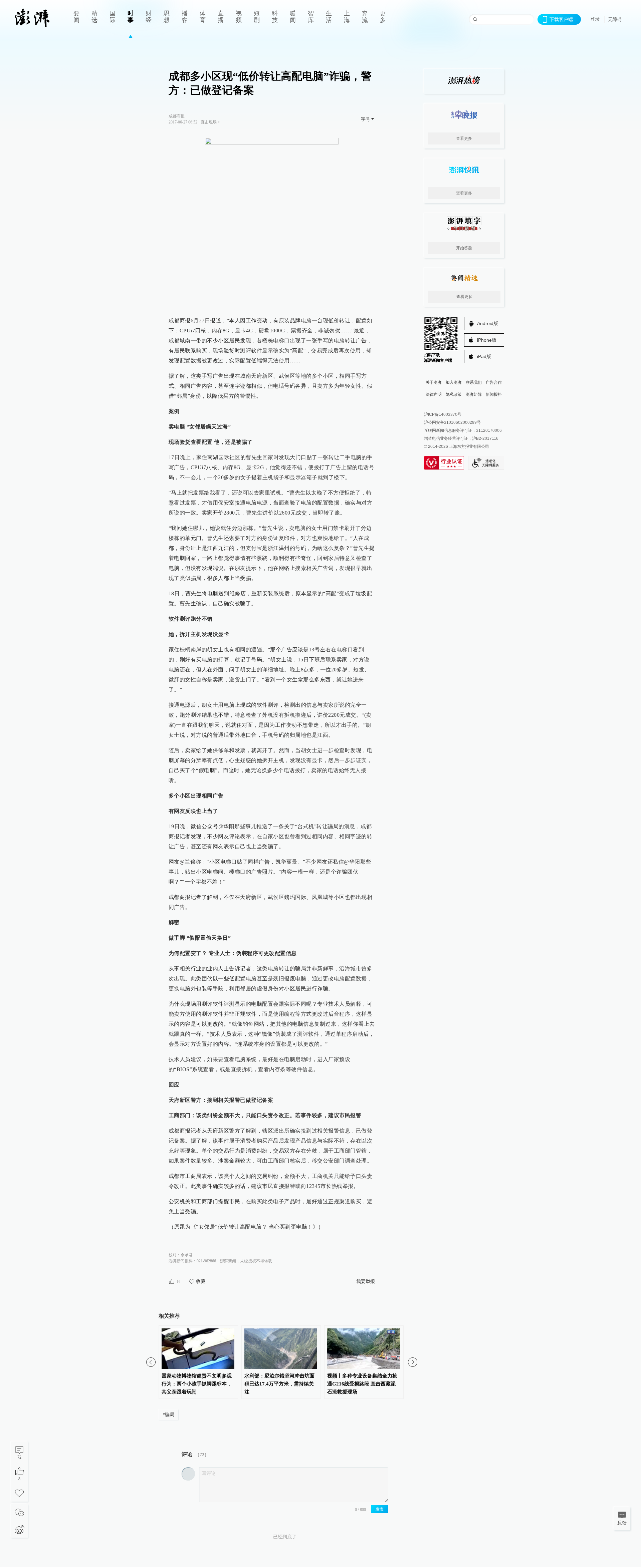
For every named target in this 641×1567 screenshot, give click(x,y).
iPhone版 (486, 340)
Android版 (487, 323)
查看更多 (464, 138)
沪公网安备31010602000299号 (452, 422)
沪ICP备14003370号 (442, 414)
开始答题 (464, 248)
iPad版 (484, 356)
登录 (595, 19)
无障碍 (615, 19)
